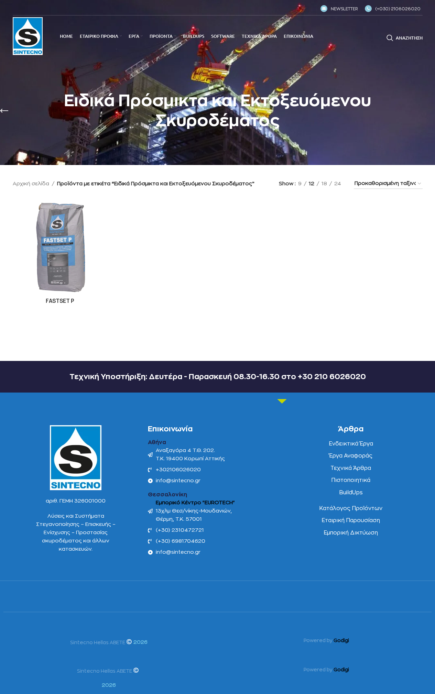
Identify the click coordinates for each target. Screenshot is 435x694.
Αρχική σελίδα (31, 183)
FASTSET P (60, 301)
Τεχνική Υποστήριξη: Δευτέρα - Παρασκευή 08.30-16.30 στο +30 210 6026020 (217, 377)
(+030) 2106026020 (398, 9)
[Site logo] (28, 35)
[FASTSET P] (60, 246)
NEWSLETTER (344, 9)
